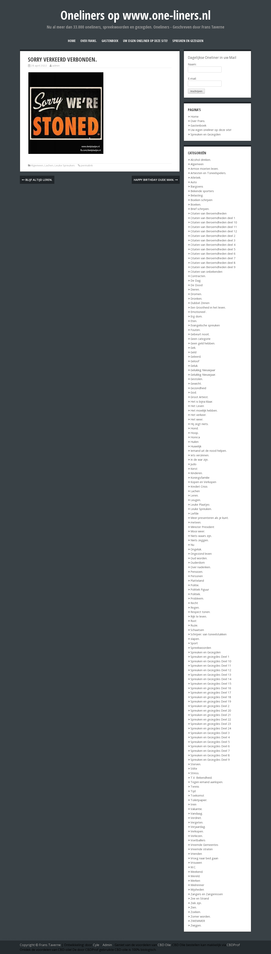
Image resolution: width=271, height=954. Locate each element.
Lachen (48, 165)
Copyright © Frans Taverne (40, 945)
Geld (193, 352)
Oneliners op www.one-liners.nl (136, 15)
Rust (193, 621)
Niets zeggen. (199, 540)
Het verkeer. (198, 415)
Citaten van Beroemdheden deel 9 (212, 267)
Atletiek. (195, 177)
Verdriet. (196, 818)
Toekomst (197, 795)
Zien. (193, 907)
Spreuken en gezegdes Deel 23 (210, 724)
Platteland (197, 580)
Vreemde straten (201, 849)
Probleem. (197, 598)
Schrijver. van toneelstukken (208, 634)
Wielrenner (197, 885)
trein (193, 804)
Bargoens (196, 186)
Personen (196, 576)
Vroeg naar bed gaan (204, 858)
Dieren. (195, 289)
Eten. (193, 321)
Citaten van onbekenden (206, 272)
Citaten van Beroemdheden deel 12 (213, 231)
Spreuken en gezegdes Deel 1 (209, 657)
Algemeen (37, 165)
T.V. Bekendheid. (201, 778)
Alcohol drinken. (200, 160)
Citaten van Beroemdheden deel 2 (212, 236)
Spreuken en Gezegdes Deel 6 (210, 746)
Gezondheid (198, 388)
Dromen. (196, 294)
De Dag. (195, 280)
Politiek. (195, 594)
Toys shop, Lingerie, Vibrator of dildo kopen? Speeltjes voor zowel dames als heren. (62, 938)
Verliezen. (196, 836)
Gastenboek (110, 41)
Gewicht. (196, 383)
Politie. (194, 585)
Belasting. (196, 195)
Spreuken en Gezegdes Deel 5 (210, 742)
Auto (193, 182)
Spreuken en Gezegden (187, 41)
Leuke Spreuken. (65, 165)
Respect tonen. (200, 612)
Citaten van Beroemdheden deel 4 (212, 245)
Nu (192, 545)
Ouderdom (197, 562)
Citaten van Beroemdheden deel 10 (213, 222)
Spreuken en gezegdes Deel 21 (210, 715)
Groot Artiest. (199, 397)
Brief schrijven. (199, 209)
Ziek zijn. (196, 903)
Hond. (194, 428)
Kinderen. (196, 473)
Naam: (192, 64)
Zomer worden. (200, 916)
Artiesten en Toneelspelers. (208, 173)
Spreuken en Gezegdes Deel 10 (210, 661)
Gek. (193, 348)
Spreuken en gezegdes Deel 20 (210, 710)
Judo (193, 464)
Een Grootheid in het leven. (208, 307)
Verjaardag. (198, 827)
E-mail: (192, 78)
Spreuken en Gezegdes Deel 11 (210, 665)
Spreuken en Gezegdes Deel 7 (210, 751)
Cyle (96, 945)
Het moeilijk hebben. (203, 410)
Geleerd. (195, 356)
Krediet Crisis (199, 486)
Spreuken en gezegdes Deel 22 (210, 719)
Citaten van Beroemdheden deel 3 (212, 240)
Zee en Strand (199, 898)
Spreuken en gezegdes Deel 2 (209, 706)
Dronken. (196, 298)
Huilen (194, 442)
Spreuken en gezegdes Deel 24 (210, 728)
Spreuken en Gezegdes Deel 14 (210, 679)
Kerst (193, 469)
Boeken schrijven (201, 200)
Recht (194, 603)
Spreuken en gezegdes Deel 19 (210, 701)
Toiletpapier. (198, 800)
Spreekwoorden (200, 648)
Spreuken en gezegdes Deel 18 (210, 697)
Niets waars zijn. (201, 536)
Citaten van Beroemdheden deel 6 (212, 253)
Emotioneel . (198, 312)
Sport (194, 643)
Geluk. (194, 366)
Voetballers (197, 840)
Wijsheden (197, 889)
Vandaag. (196, 813)
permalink (87, 165)
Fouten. (195, 330)
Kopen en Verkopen (203, 482)
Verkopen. (197, 831)
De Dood (196, 285)
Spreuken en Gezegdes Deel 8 (210, 755)
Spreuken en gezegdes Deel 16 (210, 688)
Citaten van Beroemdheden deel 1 (212, 218)
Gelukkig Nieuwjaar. (203, 374)
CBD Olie (164, 945)
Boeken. (195, 204)
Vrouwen (196, 862)
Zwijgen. (195, 925)
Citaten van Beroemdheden (208, 213)
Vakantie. (196, 809)
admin (56, 65)
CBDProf (233, 945)
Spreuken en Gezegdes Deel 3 (210, 733)
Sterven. (195, 764)
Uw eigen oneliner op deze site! (145, 41)
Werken (195, 881)
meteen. (195, 522)
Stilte (193, 768)
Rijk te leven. (198, 616)
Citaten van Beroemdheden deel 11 (213, 227)
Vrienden (196, 854)
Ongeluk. (196, 549)
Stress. (194, 773)
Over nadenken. (200, 567)
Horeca (195, 437)
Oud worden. (198, 558)
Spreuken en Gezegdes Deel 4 (210, 737)
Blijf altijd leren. (38, 180)
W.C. (193, 867)
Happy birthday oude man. (154, 180)
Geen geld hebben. (202, 343)
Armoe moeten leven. (204, 169)
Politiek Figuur (199, 589)
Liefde (194, 513)
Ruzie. (194, 625)
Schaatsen (197, 630)
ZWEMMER (197, 921)
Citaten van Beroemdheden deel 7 (212, 258)
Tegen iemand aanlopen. (206, 782)
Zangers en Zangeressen (206, 894)
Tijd (193, 791)
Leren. (194, 495)
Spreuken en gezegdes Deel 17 (210, 692)
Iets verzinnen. (199, 455)
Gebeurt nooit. (199, 334)
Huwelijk (195, 446)
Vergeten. (196, 822)
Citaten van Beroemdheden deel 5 (212, 249)
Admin (107, 945)
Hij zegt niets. (199, 424)
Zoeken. (195, 912)
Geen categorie (200, 339)
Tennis (194, 786)
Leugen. (195, 500)
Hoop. (194, 433)
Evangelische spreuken (205, 325)
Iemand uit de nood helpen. (208, 451)
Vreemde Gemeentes (204, 845)
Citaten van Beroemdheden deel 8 (212, 263)
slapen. (195, 639)
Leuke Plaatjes (199, 504)
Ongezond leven (201, 554)
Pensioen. (196, 572)
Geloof (194, 361)
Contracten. (198, 276)
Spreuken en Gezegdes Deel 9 (210, 759)
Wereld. (195, 876)
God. (193, 392)
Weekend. (196, 872)
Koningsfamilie (199, 477)
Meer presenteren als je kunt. (209, 518)
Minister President (202, 527)
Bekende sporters (202, 191)
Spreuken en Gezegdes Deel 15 (210, 683)
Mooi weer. (197, 531)
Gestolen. (196, 379)
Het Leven (197, 406)
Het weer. (196, 419)
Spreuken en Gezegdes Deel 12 (210, 670)
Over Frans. (88, 41)
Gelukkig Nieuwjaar (202, 370)
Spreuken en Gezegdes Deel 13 (210, 675)
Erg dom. (196, 316)
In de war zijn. (199, 459)
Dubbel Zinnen (199, 303)
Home (72, 41)
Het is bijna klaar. (201, 401)
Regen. (194, 607)
